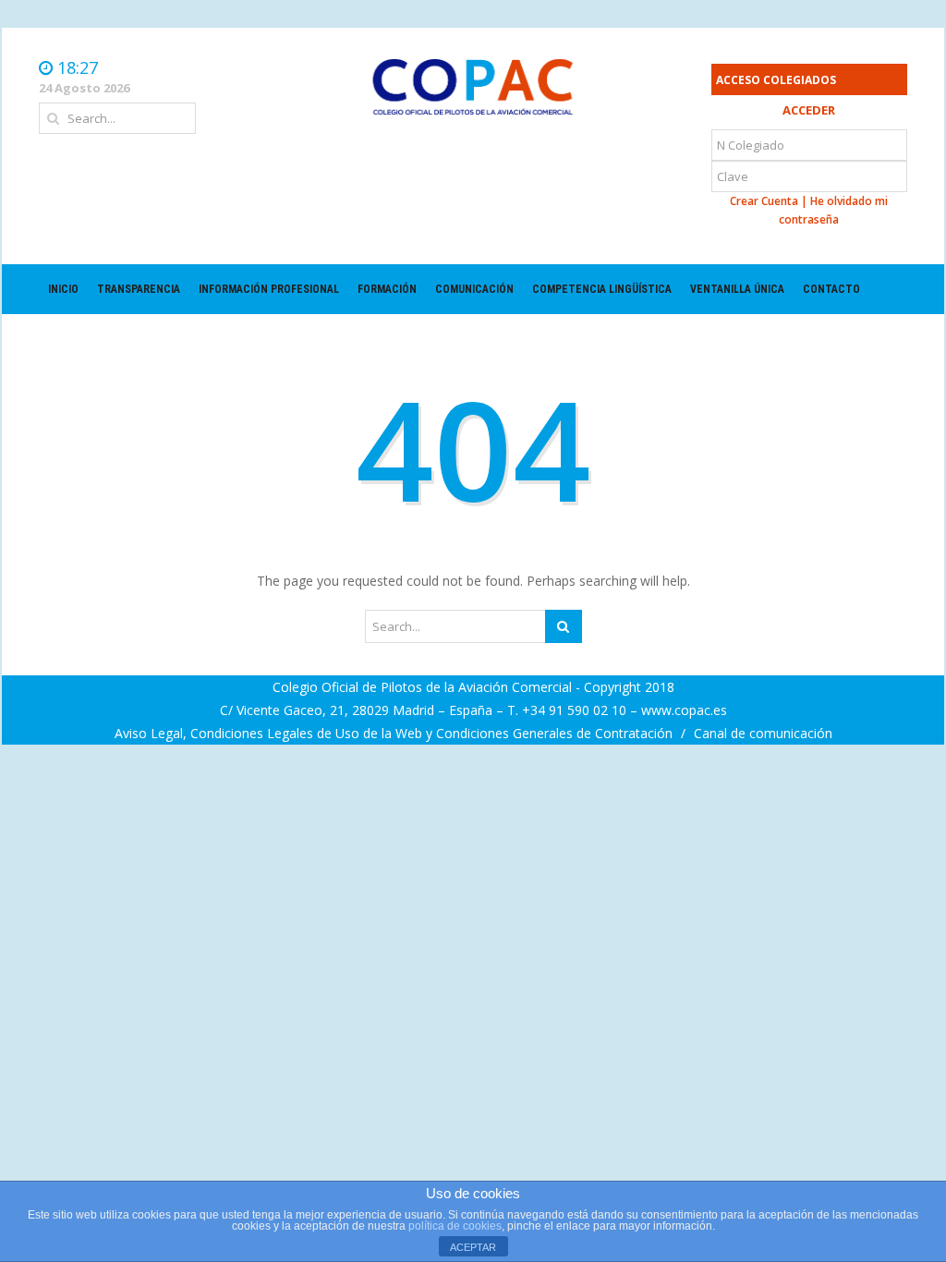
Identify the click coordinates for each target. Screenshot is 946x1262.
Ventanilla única (737, 289)
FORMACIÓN (387, 289)
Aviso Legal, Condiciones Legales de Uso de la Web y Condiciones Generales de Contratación (395, 733)
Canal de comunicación (763, 733)
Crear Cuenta (764, 201)
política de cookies (455, 1226)
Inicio (63, 289)
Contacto (831, 289)
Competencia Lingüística (602, 289)
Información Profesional (269, 289)
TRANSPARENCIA (138, 289)
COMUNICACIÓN (474, 289)
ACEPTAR (473, 1247)
